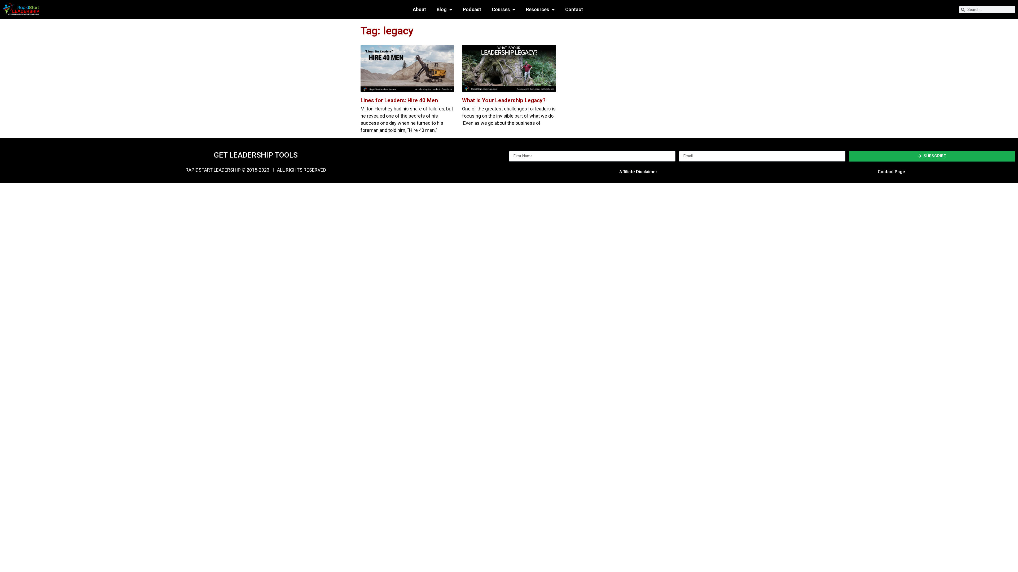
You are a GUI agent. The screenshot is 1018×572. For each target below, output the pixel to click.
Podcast (472, 9)
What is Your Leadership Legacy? (504, 100)
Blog (442, 9)
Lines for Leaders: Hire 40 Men (399, 100)
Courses (501, 9)
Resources (537, 9)
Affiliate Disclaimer (638, 171)
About (419, 9)
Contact (574, 9)
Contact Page (891, 171)
